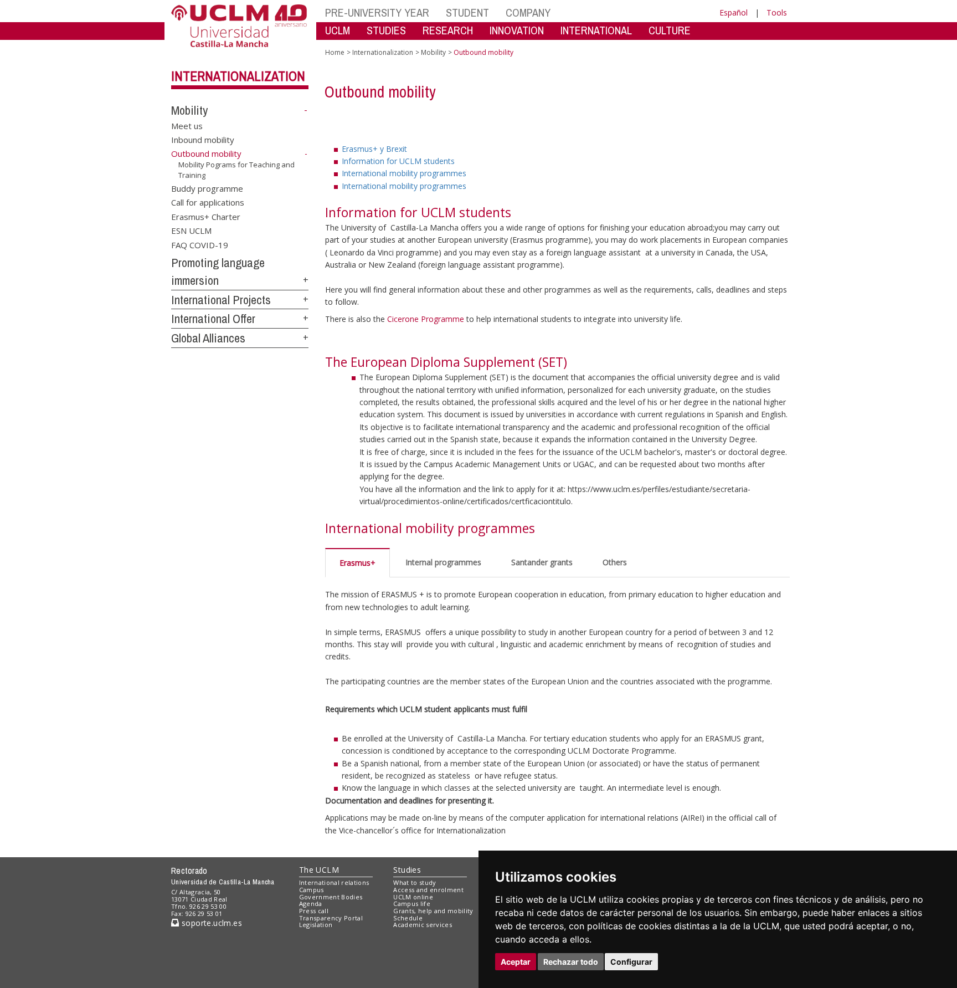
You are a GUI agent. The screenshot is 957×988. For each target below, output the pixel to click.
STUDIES (386, 30)
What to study (414, 882)
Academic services (422, 924)
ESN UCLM (191, 230)
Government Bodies (331, 897)
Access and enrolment (428, 889)
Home (334, 52)
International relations (334, 882)
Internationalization (238, 76)
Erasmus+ (357, 562)
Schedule (408, 918)
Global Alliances (208, 338)
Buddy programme (207, 187)
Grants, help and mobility (433, 911)
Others (615, 562)
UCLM (337, 30)
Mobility (189, 110)
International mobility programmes (404, 173)
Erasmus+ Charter (205, 216)
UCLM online (413, 897)
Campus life (411, 903)
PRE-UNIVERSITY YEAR (377, 12)
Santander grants (542, 562)
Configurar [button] (631, 961)
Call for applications (207, 202)
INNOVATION (517, 30)
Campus (311, 889)
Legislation (316, 924)
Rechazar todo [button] (570, 961)
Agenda (310, 903)
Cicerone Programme (426, 319)
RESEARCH (448, 30)
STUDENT (467, 12)
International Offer (213, 318)
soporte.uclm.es (210, 923)
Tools (776, 12)
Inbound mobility (202, 139)
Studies (407, 869)
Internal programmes (443, 562)
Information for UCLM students (398, 161)
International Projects (221, 299)
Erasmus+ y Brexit (374, 149)
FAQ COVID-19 (199, 244)
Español (733, 12)
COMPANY (528, 12)
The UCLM (319, 869)
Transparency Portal (331, 918)
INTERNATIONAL (596, 30)
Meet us (187, 125)
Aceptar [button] (516, 961)
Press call (313, 911)
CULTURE (670, 30)
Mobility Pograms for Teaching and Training (236, 170)
